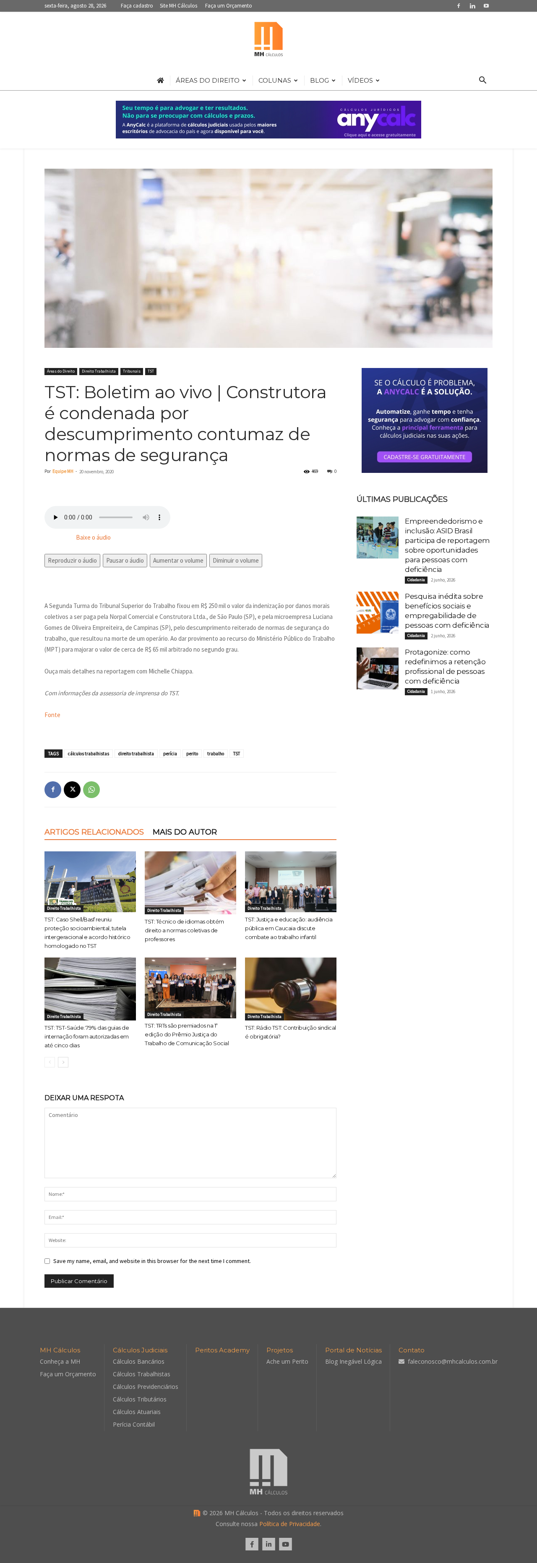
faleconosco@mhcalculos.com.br (453, 1361)
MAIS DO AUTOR (185, 832)
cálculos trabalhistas (88, 754)
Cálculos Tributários (140, 1399)
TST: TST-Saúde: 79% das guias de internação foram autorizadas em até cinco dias (86, 1036)
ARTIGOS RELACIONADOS (94, 832)
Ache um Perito (287, 1361)
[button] (482, 81)
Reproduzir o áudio (72, 560)
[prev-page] (49, 1062)
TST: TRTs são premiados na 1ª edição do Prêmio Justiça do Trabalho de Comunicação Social (187, 1034)
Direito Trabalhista (99, 371)
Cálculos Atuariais (137, 1412)
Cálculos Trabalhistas (141, 1374)
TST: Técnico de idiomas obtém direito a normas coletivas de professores (184, 930)
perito (192, 754)
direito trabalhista (136, 754)
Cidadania (416, 579)
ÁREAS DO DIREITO (208, 80)
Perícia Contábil (134, 1424)
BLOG (319, 80)
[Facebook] (458, 5)
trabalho (215, 754)
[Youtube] (486, 5)
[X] (72, 789)
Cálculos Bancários (138, 1361)
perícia (170, 754)
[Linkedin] (472, 5)
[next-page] (63, 1062)
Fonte (52, 715)
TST (151, 371)
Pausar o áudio (125, 560)
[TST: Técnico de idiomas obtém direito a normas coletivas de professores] (190, 882)
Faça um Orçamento (228, 5)
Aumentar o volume (178, 560)
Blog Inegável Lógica (353, 1361)
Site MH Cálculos (178, 5)
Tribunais (132, 371)
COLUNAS (274, 80)
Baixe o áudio (93, 537)
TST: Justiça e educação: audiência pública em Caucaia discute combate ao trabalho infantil (288, 928)
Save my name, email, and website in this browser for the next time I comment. (152, 1261)
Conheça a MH (60, 1361)
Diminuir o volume (236, 560)
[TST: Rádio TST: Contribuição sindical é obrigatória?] (290, 989)
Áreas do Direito (61, 371)
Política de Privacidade (289, 1524)
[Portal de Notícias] (268, 41)
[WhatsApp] (91, 789)
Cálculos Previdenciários (145, 1387)
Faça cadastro (137, 5)
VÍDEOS (360, 80)
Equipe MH (62, 471)
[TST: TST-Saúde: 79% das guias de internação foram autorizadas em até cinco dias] (90, 989)
